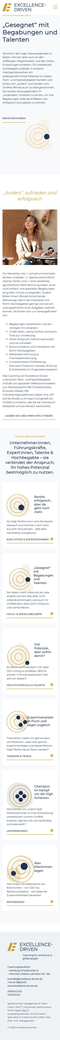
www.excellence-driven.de (23, 985)
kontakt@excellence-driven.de (25, 979)
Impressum (14, 994)
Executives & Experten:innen (28, 539)
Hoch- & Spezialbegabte (24, 614)
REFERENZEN (15, 902)
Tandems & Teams (19, 756)
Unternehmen (17, 831)
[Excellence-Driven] (24, 7)
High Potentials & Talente (26, 685)
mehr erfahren (14, 118)
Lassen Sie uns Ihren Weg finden (29, 415)
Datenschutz (15, 991)
